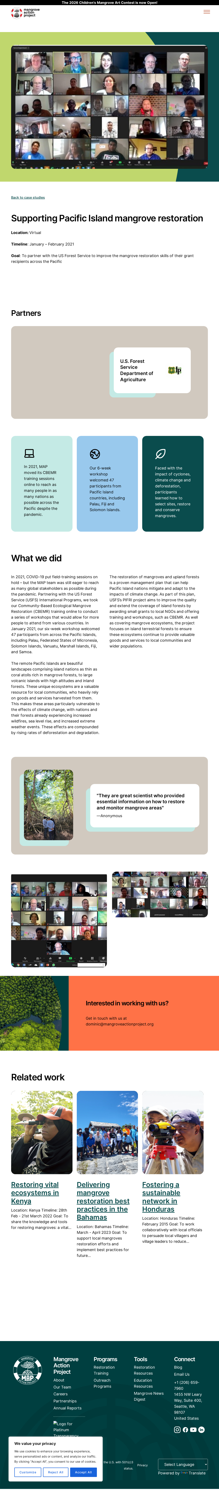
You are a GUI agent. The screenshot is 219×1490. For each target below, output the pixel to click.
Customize (27, 1472)
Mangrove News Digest (149, 1396)
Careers (60, 1394)
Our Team (62, 1387)
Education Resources (143, 1383)
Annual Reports (67, 1408)
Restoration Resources (144, 1370)
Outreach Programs (102, 1383)
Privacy (142, 1465)
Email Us (181, 1374)
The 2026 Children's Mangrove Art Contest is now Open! (109, 2)
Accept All (83, 1472)
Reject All (55, 1472)
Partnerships (65, 1401)
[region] (56, 1459)
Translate (197, 1473)
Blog (178, 1367)
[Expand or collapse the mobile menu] (207, 12)
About (58, 1380)
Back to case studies (28, 197)
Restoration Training (104, 1370)
